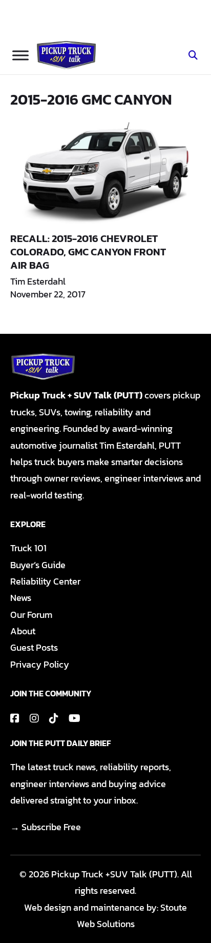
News (20, 598)
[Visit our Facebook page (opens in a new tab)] (14, 718)
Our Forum (31, 614)
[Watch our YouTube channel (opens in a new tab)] (74, 718)
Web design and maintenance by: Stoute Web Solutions (105, 915)
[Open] (20, 55)
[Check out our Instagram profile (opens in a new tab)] (34, 718)
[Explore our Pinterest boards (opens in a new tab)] (53, 718)
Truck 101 (28, 548)
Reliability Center (45, 581)
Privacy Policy (39, 664)
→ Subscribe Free (45, 827)
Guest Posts (34, 647)
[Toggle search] (193, 55)
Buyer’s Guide (38, 565)
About (22, 631)
